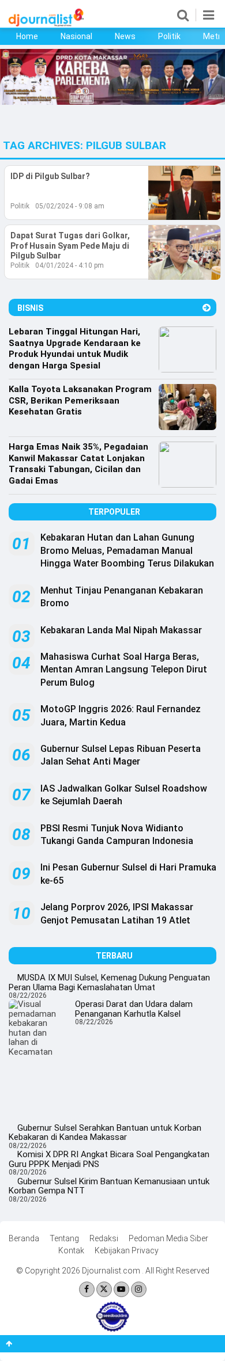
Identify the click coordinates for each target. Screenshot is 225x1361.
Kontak (71, 1250)
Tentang (64, 1238)
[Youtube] (121, 1289)
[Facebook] (87, 1289)
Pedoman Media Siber (168, 1238)
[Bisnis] (206, 307)
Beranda (24, 1238)
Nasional (76, 36)
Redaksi (103, 1238)
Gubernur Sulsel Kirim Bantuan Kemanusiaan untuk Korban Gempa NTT (109, 1186)
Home (27, 36)
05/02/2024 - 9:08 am (69, 206)
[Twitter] (104, 1289)
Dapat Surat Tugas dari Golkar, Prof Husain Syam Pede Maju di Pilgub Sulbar (70, 245)
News (125, 36)
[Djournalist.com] (46, 23)
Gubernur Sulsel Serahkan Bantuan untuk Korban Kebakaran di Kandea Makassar (105, 1133)
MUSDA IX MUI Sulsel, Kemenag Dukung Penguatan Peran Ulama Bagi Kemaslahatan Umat (109, 982)
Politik (169, 36)
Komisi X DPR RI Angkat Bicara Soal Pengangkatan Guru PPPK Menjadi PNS (109, 1159)
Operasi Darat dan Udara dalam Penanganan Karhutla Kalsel (134, 1009)
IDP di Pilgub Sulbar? (50, 176)
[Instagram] (139, 1289)
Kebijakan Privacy (127, 1250)
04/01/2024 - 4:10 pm (69, 265)
